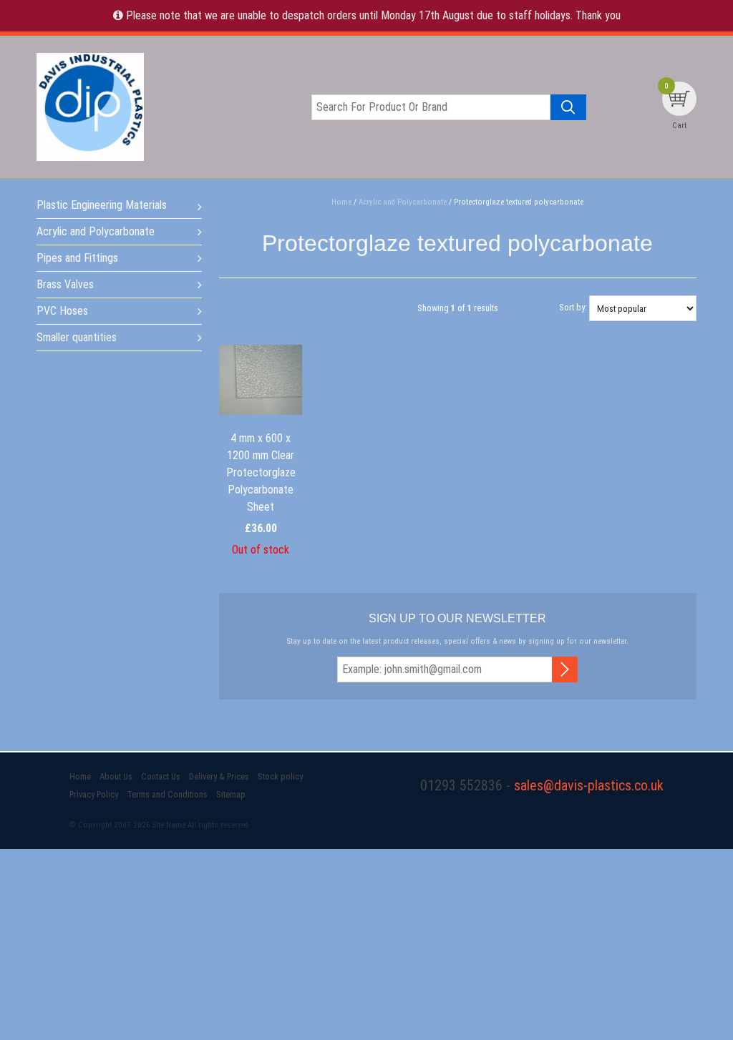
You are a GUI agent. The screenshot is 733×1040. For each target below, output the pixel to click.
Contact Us (160, 776)
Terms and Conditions (167, 794)
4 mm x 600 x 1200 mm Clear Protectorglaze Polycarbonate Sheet (261, 472)
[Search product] (568, 107)
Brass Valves (65, 284)
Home (80, 776)
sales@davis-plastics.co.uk (589, 785)
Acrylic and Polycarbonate (96, 231)
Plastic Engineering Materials (102, 205)
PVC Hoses (62, 311)
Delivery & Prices (219, 776)
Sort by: (573, 307)
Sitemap (231, 794)
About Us (115, 776)
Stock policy (280, 776)
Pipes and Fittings (77, 258)
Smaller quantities (77, 337)
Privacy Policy (93, 794)
